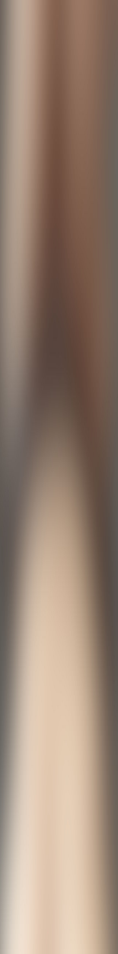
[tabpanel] (59, 729)
